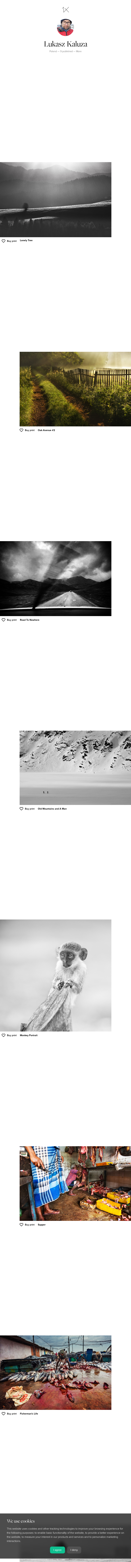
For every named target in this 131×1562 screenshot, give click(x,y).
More (79, 51)
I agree (57, 1550)
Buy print (12, 241)
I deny (74, 1550)
